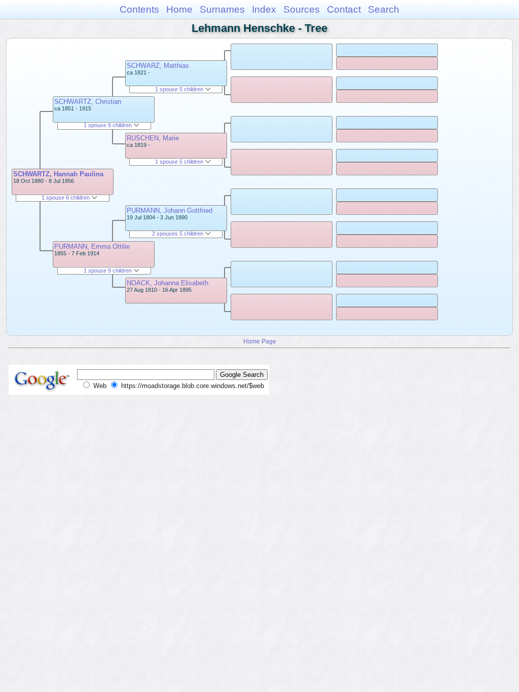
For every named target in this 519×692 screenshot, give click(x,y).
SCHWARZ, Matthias (158, 65)
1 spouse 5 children (180, 89)
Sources (301, 9)
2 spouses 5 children (178, 233)
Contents (139, 9)
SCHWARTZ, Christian (87, 101)
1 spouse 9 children (108, 125)
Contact (344, 9)
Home (179, 9)
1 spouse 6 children (66, 198)
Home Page (259, 341)
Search (383, 9)
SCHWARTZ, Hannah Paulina (58, 174)
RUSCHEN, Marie (153, 138)
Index (264, 9)
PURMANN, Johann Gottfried (169, 210)
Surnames (222, 9)
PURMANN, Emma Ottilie (92, 246)
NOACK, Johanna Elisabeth (167, 283)
